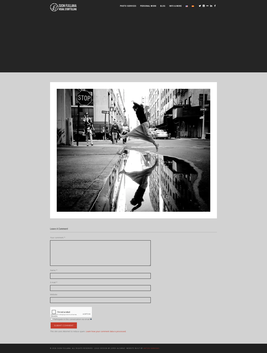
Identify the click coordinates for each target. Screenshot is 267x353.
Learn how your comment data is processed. (106, 331)
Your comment (57, 237)
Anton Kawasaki (152, 348)
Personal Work (148, 6)
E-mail (53, 282)
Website (53, 294)
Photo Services (128, 6)
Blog (162, 6)
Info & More (175, 6)
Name (53, 270)
